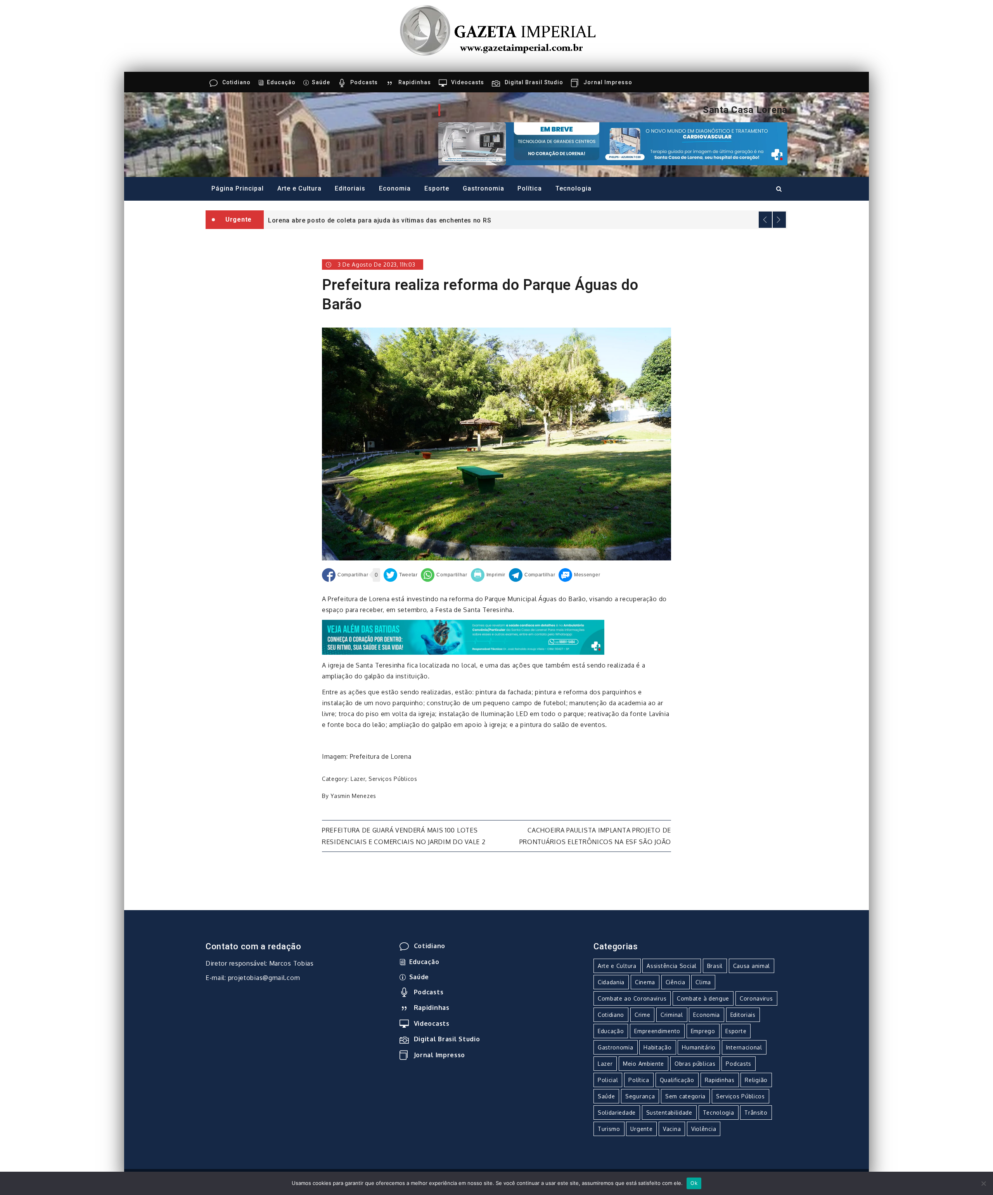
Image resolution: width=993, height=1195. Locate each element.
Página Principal (237, 188)
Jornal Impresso (607, 82)
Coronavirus (756, 998)
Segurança (640, 1096)
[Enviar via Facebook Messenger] (579, 575)
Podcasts (364, 82)
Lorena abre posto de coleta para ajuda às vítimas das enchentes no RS (379, 220)
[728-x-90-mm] (463, 637)
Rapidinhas (414, 82)
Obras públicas (695, 1063)
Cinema (645, 982)
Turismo (609, 1129)
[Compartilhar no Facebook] (345, 575)
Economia (395, 188)
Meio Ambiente (643, 1063)
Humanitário (699, 1047)
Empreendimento (657, 1031)
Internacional (744, 1047)
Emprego (703, 1031)
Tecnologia (573, 188)
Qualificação (677, 1080)
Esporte (436, 188)
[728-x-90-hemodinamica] (612, 143)
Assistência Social (672, 966)
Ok (693, 1183)
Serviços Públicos (392, 778)
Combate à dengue (703, 998)
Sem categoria (685, 1096)
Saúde (321, 82)
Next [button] (779, 220)
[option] (525, 219)
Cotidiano (236, 82)
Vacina (672, 1129)
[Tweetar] (401, 575)
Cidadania (611, 982)
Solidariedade (617, 1112)
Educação (281, 82)
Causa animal (751, 966)
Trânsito (756, 1112)
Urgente (641, 1129)
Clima (703, 982)
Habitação (657, 1047)
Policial (608, 1080)
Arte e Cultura (299, 188)
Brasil (715, 966)
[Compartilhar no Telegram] (532, 575)
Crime (642, 1014)
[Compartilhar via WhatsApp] (444, 575)
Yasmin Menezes (353, 796)
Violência (703, 1129)
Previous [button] (765, 220)
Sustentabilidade (669, 1112)
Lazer (358, 778)
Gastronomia (483, 188)
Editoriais (350, 188)
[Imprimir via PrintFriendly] (488, 575)
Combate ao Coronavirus (632, 998)
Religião (756, 1080)
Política (529, 188)
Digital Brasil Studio (534, 82)
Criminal (672, 1014)
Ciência (675, 982)
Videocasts (467, 82)
